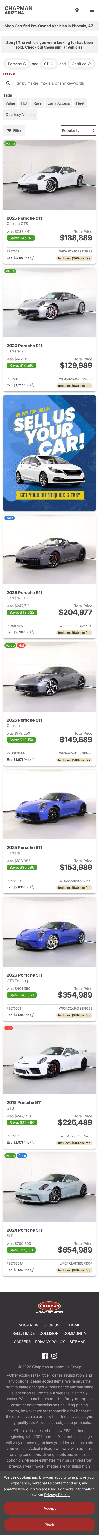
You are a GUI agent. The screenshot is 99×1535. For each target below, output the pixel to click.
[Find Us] (77, 10)
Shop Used (53, 1325)
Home (74, 1325)
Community (75, 1333)
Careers (22, 1341)
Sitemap (77, 1341)
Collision (49, 1333)
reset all (10, 73)
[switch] (91, 10)
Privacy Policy (50, 1341)
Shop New (29, 1325)
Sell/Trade (23, 1333)
